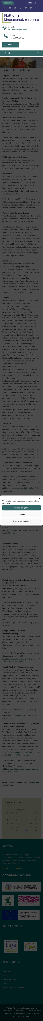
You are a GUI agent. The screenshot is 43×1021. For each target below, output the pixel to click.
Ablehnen (21, 514)
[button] (39, 498)
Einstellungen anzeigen (21, 521)
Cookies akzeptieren (21, 508)
